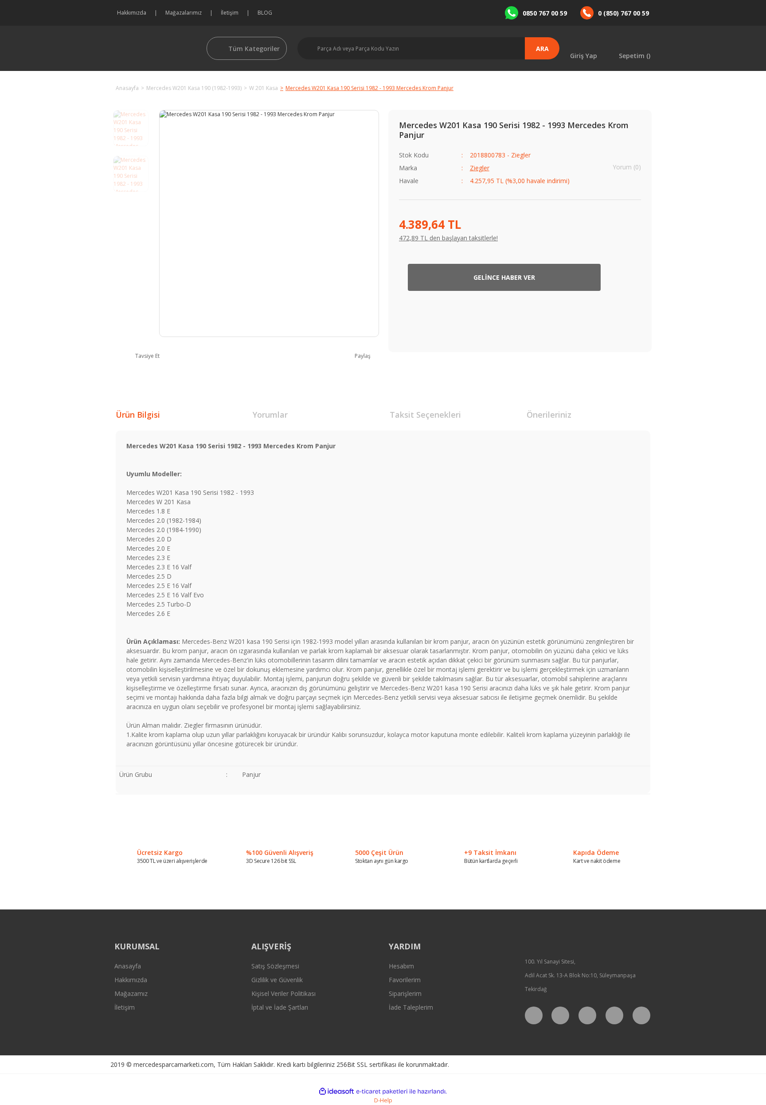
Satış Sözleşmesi (275, 966)
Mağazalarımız (183, 12)
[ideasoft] (336, 1091)
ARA (542, 48)
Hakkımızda (131, 12)
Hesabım (401, 966)
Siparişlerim (405, 993)
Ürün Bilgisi (138, 414)
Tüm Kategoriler (254, 48)
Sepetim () (634, 55)
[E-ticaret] (382, 1091)
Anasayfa (127, 966)
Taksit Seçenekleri (425, 414)
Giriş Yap (583, 55)
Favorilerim (405, 980)
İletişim (229, 12)
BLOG (265, 12)
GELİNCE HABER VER (504, 277)
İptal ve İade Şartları (279, 1007)
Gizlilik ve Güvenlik (277, 980)
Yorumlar (270, 414)
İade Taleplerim (411, 1007)
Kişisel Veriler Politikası (283, 993)
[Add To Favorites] (627, 277)
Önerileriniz (549, 414)
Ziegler (479, 168)
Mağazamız (131, 993)
